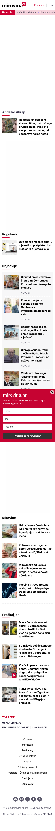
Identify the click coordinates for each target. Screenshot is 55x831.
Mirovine (9, 518)
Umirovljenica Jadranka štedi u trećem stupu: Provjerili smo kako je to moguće (36, 282)
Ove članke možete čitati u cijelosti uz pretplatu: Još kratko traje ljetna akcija (35, 245)
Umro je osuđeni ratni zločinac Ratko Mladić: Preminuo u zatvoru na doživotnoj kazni (35, 355)
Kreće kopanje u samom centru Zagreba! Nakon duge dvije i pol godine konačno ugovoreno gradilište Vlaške (34, 672)
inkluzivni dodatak (15, 727)
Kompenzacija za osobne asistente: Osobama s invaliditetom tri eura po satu (36, 307)
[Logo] (14, 5)
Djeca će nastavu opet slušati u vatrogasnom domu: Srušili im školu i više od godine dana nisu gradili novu (34, 629)
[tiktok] (27, 799)
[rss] (39, 799)
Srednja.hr (27, 778)
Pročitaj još (10, 615)
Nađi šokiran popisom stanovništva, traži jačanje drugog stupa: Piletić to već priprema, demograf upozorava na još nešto (35, 126)
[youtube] (15, 799)
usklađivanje (11, 722)
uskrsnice (39, 727)
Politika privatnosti (27, 767)
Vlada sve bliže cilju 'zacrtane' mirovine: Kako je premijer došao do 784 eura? (35, 378)
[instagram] (21, 799)
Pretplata (39, 5)
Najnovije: (7, 12)
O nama (27, 739)
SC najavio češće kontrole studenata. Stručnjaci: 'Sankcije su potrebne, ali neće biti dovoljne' (35, 651)
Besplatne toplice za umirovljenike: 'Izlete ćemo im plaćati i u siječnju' (34, 332)
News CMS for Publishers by (27, 814)
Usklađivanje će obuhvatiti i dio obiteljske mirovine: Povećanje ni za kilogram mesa (35, 531)
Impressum (27, 744)
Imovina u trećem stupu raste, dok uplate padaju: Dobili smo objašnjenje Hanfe (34, 590)
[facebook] (33, 799)
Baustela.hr (27, 783)
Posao (27, 761)
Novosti (26, 293)
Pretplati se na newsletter (28, 435)
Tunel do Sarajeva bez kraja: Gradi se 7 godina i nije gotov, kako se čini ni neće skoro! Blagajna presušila (34, 695)
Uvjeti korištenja (27, 755)
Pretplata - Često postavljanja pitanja (27, 772)
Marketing (27, 750)
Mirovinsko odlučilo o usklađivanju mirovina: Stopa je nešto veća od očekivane (33, 570)
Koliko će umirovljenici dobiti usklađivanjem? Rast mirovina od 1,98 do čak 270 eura (36, 550)
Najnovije (9, 266)
